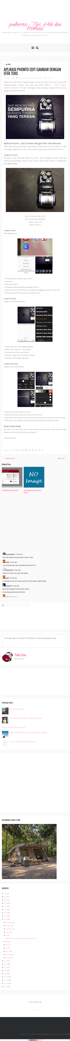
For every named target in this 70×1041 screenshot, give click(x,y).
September (9, 929)
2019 (5, 916)
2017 (5, 961)
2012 (5, 977)
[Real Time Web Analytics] (38, 1040)
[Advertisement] (35, 6)
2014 (5, 971)
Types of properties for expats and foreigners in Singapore (28, 732)
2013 (5, 974)
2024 (5, 900)
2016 (5, 964)
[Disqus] (35, 523)
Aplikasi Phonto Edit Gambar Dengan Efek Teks (32, 71)
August (7, 932)
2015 (5, 967)
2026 (5, 894)
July (6, 935)
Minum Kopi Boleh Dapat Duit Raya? (13, 727)
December (8, 922)
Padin (8, 78)
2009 (5, 987)
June (6, 942)
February (8, 954)
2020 (5, 913)
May (6, 945)
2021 (5, 910)
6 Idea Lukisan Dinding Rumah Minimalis (22, 742)
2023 (5, 903)
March (7, 951)
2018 (5, 919)
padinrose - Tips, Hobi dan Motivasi (35, 27)
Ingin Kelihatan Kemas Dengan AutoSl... (32, 491)
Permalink (49, 78)
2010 (5, 983)
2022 (5, 906)
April (6, 948)
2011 (5, 980)
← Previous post (9, 458)
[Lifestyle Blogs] (31, 1040)
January (7, 958)
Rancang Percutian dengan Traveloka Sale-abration (26, 718)
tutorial (20, 78)
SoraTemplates (66, 1034)
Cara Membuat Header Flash (10, 490)
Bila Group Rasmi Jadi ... (17, 709)
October (8, 926)
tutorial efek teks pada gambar (32, 78)
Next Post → (62, 458)
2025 (5, 897)
